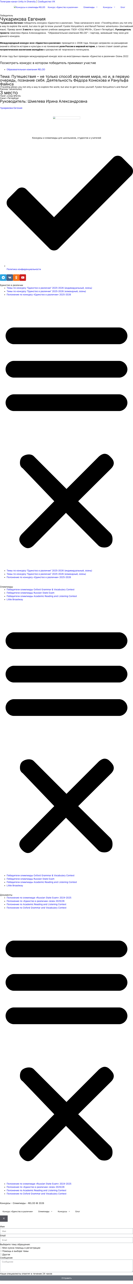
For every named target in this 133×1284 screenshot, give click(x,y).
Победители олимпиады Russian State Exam (30, 592)
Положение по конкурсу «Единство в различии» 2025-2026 (39, 294)
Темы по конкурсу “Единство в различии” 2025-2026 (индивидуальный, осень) (49, 288)
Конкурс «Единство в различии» (63, 7)
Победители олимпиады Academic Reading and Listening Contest (42, 596)
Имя (2, 1226)
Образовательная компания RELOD (26, 69)
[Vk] (9, 277)
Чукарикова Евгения (11, 108)
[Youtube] (22, 277)
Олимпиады (89, 7)
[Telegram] (3, 277)
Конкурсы (107, 7)
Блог (123, 7)
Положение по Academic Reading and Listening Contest (36, 904)
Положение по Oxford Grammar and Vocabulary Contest (36, 907)
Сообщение (6, 1257)
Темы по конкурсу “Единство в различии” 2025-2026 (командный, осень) (46, 291)
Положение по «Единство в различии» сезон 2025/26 (36, 901)
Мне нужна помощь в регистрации (21, 1248)
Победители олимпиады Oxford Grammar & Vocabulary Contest (40, 589)
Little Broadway (15, 599)
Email (3, 1235)
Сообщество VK (46, 1)
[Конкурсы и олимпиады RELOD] (29, 7)
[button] (66, 434)
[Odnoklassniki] (16, 277)
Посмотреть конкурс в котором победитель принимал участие (48, 63)
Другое (6, 1254)
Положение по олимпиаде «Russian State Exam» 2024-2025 (39, 897)
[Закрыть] (4, 1218)
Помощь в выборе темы (15, 1251)
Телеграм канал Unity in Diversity (18, 1)
